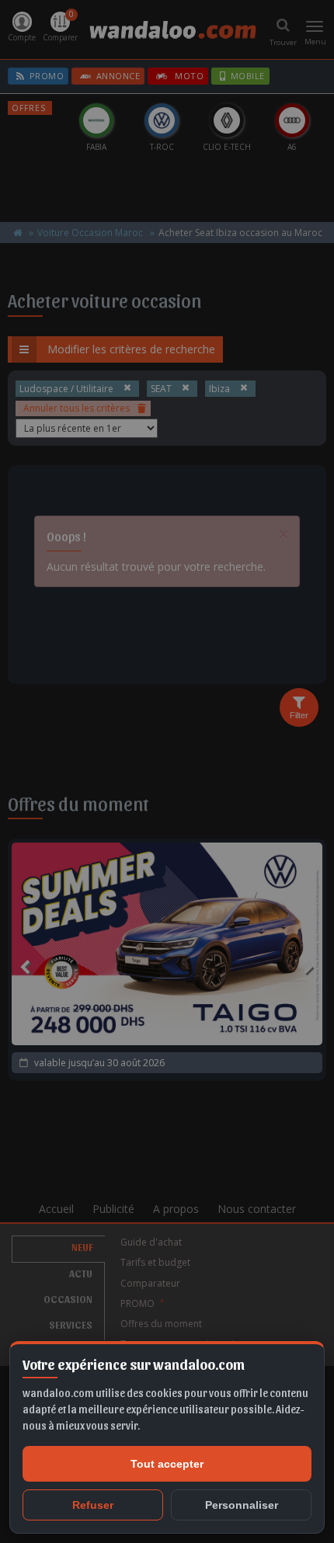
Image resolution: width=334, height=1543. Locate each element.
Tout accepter (167, 1464)
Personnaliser (241, 1505)
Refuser (92, 1505)
